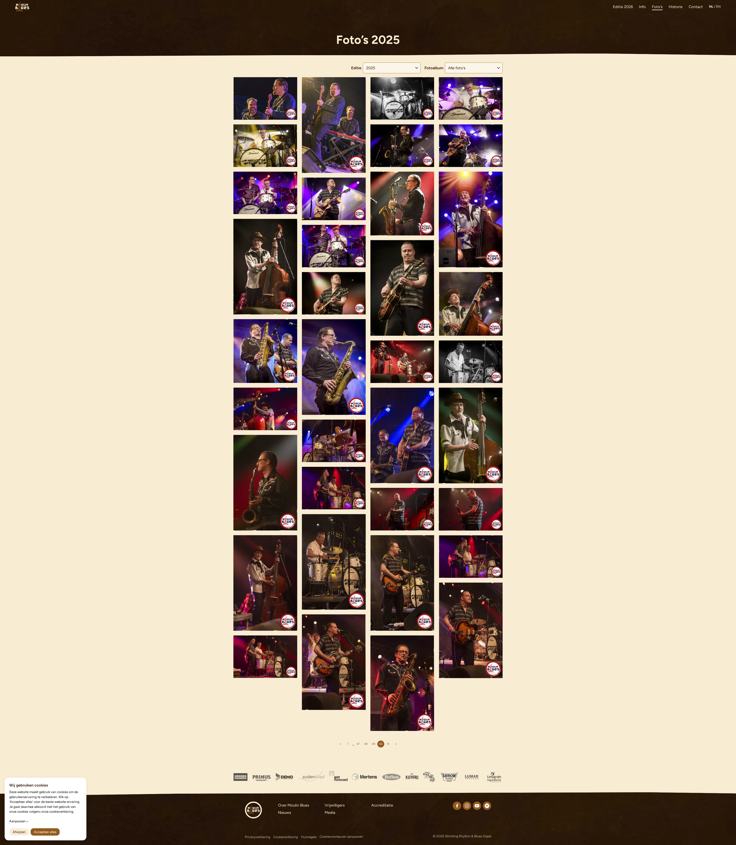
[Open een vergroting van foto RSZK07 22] (265, 98)
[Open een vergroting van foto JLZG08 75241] (471, 556)
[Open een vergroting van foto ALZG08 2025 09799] (471, 219)
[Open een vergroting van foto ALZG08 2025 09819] (402, 203)
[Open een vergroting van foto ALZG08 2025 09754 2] (402, 98)
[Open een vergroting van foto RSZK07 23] (334, 125)
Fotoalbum (433, 68)
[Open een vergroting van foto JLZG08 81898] (265, 656)
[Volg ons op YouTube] (477, 806)
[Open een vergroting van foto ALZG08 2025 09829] (471, 304)
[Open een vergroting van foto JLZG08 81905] (471, 630)
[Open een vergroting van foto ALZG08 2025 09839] (265, 351)
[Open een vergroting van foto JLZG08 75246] (402, 583)
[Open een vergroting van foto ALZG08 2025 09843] (334, 367)
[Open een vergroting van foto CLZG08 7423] (471, 509)
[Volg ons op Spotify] (487, 806)
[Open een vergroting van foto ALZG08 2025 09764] (471, 98)
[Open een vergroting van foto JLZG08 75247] (334, 562)
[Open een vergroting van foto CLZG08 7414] (402, 435)
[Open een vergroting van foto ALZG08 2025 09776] (265, 145)
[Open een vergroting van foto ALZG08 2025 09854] (402, 361)
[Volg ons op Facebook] (457, 806)
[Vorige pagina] (340, 744)
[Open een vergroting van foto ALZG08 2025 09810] (334, 246)
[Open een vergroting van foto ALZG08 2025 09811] (265, 193)
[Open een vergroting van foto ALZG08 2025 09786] (402, 145)
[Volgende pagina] (396, 744)
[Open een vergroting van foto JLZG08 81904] (334, 662)
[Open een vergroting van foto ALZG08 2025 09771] (334, 199)
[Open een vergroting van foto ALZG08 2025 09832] (265, 266)
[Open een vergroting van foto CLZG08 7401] (334, 441)
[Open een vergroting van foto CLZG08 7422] (265, 483)
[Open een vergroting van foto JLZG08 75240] (334, 488)
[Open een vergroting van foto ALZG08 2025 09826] (402, 288)
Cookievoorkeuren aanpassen (341, 836)
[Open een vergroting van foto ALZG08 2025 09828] (334, 293)
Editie (356, 68)
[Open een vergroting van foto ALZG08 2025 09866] (471, 435)
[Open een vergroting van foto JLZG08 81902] (402, 683)
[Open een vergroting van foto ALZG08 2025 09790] (471, 145)
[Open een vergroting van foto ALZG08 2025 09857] (471, 361)
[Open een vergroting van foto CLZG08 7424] (402, 509)
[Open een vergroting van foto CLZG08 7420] (265, 409)
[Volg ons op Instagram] (467, 806)
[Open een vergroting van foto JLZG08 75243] (265, 583)
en (718, 6)
